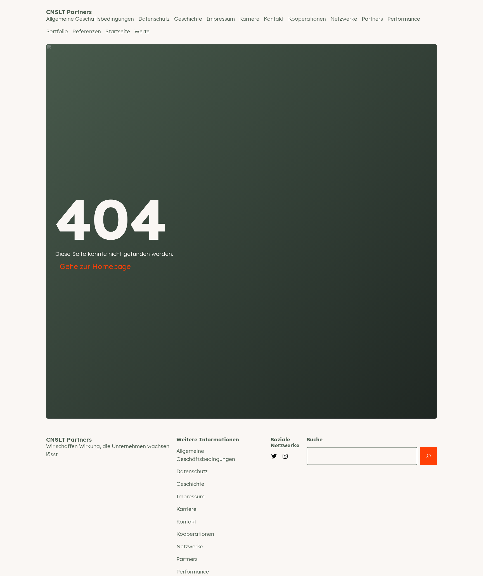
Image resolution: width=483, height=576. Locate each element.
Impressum (221, 18)
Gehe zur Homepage (95, 266)
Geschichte (188, 18)
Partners (372, 18)
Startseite (117, 31)
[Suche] (428, 456)
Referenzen (86, 31)
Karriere (249, 18)
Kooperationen (307, 18)
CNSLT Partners (69, 11)
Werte (142, 31)
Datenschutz (154, 18)
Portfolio (57, 31)
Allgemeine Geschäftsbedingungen (90, 18)
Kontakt (274, 18)
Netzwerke (343, 18)
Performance (403, 18)
